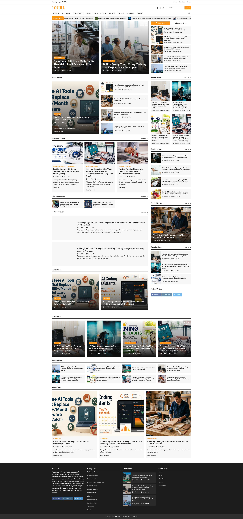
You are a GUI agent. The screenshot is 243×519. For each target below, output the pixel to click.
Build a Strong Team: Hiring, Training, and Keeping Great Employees (125, 66)
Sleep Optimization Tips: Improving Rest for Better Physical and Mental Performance (176, 169)
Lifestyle (112, 13)
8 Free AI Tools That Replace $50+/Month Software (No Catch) (174, 29)
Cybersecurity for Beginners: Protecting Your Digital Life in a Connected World (174, 157)
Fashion (88, 13)
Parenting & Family (92, 499)
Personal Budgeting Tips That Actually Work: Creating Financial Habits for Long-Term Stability (99, 172)
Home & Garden (157, 232)
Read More (57, 131)
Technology (130, 13)
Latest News (161, 23)
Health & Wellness (99, 13)
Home (175, 2)
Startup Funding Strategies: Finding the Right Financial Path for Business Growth (131, 171)
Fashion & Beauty (92, 486)
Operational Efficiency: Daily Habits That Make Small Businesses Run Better (74, 64)
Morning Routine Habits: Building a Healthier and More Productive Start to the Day (160, 138)
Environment (77, 13)
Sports (121, 13)
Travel (140, 13)
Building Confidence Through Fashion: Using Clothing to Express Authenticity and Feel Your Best (110, 249)
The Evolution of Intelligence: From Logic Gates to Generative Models (70, 18)
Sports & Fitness (92, 503)
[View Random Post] (188, 13)
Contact (189, 2)
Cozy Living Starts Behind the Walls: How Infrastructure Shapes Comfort (167, 18)
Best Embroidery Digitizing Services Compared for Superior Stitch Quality (66, 171)
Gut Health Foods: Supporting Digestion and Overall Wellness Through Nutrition (175, 193)
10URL (58, 7)
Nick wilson (168, 51)
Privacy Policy (162, 486)
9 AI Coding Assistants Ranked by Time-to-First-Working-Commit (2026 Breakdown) (176, 38)
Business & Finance (59, 57)
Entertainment (91, 479)
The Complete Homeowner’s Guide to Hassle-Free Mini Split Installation (176, 57)
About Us (182, 2)
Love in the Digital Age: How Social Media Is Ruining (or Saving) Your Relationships (118, 18)
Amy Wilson (58, 70)
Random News (181, 23)
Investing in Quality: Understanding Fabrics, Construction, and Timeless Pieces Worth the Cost (111, 223)
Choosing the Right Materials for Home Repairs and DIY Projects (176, 48)
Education (66, 13)
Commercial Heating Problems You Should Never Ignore (175, 266)
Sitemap (161, 482)
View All (143, 138)
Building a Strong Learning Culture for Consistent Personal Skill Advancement (103, 204)
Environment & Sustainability (95, 482)
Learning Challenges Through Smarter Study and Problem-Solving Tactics (70, 204)
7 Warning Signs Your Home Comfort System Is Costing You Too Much (175, 67)
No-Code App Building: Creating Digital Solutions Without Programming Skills (160, 105)
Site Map (135, 516)
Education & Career (92, 475)
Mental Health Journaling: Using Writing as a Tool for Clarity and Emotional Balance (176, 181)
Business (56, 13)
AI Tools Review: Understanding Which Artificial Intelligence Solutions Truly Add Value (181, 105)
